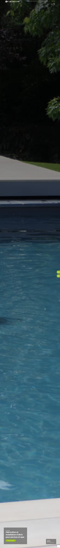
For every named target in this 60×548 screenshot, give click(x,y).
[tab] (29, 547)
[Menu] (54, 4)
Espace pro (53, 1)
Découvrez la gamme (50, 542)
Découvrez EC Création (10, 540)
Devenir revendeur (45, 1)
